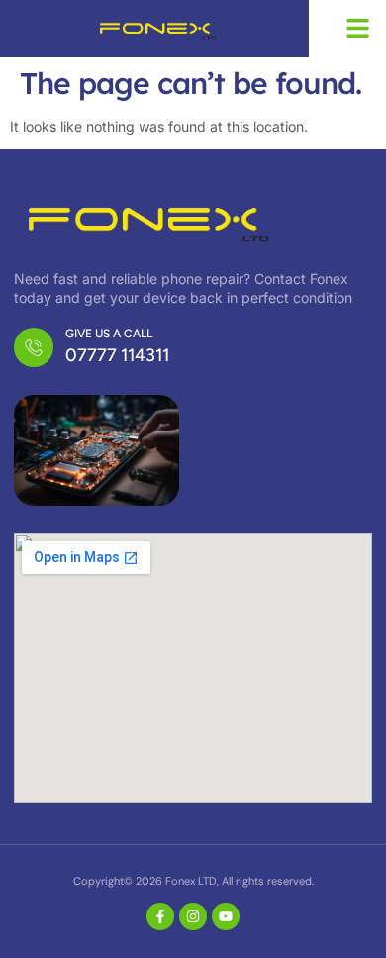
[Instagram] (193, 916)
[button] (358, 29)
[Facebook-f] (160, 916)
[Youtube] (226, 916)
